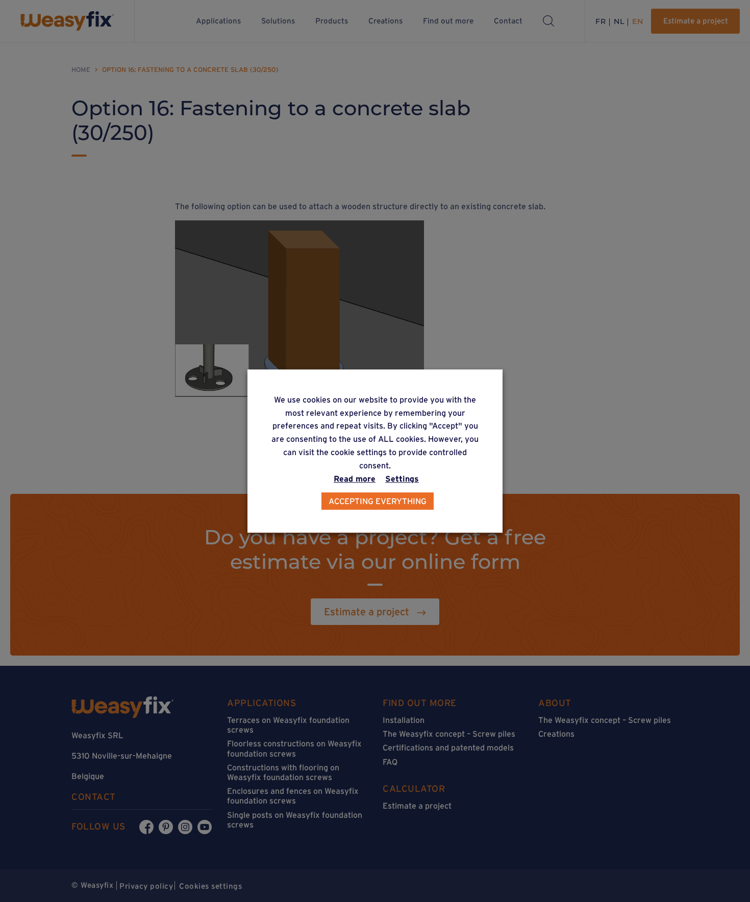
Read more (355, 478)
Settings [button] (402, 478)
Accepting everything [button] (378, 501)
